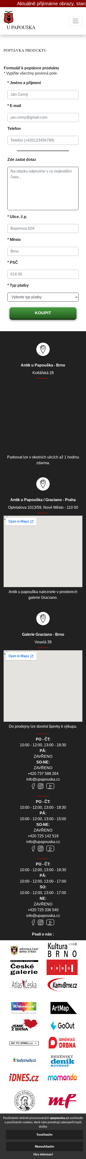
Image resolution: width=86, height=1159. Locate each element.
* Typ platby (18, 285)
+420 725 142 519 (43, 836)
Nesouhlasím (44, 1146)
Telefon (14, 129)
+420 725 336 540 (43, 910)
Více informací (43, 1154)
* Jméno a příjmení (24, 83)
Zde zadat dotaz (21, 160)
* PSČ (12, 262)
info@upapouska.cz (43, 779)
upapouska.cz (59, 1118)
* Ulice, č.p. (17, 217)
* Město (14, 240)
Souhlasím (45, 1134)
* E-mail (14, 106)
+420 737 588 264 (43, 774)
